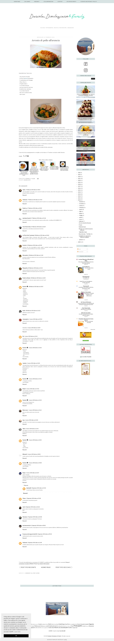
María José (25, 410)
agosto (80, 209)
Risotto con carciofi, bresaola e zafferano (86, 229)
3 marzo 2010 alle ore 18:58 (33, 454)
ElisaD (24, 388)
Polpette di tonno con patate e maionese (86, 148)
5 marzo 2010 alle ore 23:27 (32, 472)
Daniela (24, 286)
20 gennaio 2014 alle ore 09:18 (44, 534)
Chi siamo (27, 1)
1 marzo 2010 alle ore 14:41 (33, 363)
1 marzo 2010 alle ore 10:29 (33, 327)
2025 (79, 174)
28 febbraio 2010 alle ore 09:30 (34, 245)
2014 (79, 192)
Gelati (71, 624)
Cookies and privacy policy (88, 1)
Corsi (47, 624)
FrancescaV (86, 286)
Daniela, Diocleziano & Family (54, 636)
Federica (25, 208)
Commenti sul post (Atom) (32, 573)
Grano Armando (81, 624)
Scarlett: (25, 245)
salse (59, 627)
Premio (80, 225)
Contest (60, 1)
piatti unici (54, 626)
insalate (86, 624)
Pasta (36, 626)
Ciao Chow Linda (27, 226)
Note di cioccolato (85, 312)
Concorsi (36, 624)
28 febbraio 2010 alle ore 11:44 (36, 255)
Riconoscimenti (71, 1)
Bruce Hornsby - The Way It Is (85, 234)
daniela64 (28, 488)
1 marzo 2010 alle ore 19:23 (32, 388)
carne (33, 624)
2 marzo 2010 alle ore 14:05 (35, 440)
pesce (45, 626)
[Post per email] (37, 178)
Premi (72, 626)
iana (24, 420)
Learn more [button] (17, 631)
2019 (79, 182)
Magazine (91, 624)
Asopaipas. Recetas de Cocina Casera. (86, 319)
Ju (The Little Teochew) (28, 235)
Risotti (56, 627)
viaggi (74, 627)
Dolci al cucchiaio (54, 624)
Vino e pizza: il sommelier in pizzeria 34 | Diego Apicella (85, 262)
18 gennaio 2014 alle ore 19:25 (39, 488)
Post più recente (28, 567)
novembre (81, 203)
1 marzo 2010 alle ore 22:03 (31, 420)
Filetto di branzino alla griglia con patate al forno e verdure (44, 168)
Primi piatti (78, 626)
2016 (79, 188)
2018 (79, 184)
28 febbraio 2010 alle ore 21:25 (33, 310)
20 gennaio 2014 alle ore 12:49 (35, 542)
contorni (44, 624)
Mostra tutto (93, 329)
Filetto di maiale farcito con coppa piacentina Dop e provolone (64, 168)
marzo (80, 219)
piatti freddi (49, 626)
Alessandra (25, 255)
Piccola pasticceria (61, 626)
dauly (24, 189)
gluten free (74, 624)
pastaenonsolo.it (27, 525)
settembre (81, 207)
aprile (80, 217)
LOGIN (50, 630)
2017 (79, 186)
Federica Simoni (26, 278)
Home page (17, 1)
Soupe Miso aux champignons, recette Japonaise (86, 282)
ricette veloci (51, 627)
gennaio (81, 239)
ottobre (81, 205)
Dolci (49, 624)
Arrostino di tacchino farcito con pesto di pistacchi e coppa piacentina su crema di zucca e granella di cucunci (33, 170)
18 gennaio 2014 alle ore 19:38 (33, 498)
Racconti (87, 626)
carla (24, 507)
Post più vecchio (63, 567)
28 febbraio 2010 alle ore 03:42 (42, 235)
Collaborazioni (48, 1)
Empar (24, 472)
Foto (69, 624)
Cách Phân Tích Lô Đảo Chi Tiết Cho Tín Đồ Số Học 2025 (86, 288)
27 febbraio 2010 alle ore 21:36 (38, 218)
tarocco (26, 78)
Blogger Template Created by (57, 639)
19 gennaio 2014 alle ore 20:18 (35, 517)
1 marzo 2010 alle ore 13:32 (35, 347)
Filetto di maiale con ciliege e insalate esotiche (54, 168)
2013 (79, 194)
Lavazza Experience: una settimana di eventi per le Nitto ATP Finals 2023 (86, 304)
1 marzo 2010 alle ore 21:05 (35, 400)
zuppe (76, 627)
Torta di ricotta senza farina (89, 268)
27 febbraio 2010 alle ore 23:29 (38, 226)
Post (79, 249)
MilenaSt (25, 454)
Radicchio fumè (82, 226)
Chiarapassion (85, 276)
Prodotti (83, 626)
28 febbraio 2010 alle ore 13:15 (35, 268)
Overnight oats (86, 277)
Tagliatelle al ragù (83, 232)
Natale (33, 626)
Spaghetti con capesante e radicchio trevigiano (85, 236)
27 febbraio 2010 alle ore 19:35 (35, 199)
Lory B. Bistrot (85, 266)
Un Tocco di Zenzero (86, 302)
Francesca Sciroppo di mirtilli (30, 534)
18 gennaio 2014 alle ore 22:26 (32, 507)
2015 (79, 190)
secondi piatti (64, 627)
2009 (79, 242)
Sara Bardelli (62, 630)
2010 (79, 200)
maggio (81, 215)
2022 (79, 176)
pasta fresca (40, 626)
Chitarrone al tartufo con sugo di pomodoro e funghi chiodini (85, 95)
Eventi (60, 624)
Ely (23, 336)
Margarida (25, 268)
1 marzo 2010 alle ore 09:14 (35, 319)
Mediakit (36, 1)
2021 (79, 178)
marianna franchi (27, 218)
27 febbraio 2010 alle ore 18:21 (33, 189)
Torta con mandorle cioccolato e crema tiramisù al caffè (85, 119)
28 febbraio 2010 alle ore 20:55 (36, 286)
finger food (64, 624)
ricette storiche (38, 627)
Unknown (25, 199)
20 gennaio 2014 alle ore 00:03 (38, 525)
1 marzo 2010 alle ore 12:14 (30, 336)
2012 (79, 196)
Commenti (80, 251)
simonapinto (26, 319)
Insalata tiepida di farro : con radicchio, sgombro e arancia (85, 162)
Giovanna (25, 517)
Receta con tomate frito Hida (89, 322)
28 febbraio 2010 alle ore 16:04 (38, 278)
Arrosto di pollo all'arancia (85, 223)
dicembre (81, 201)
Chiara (24, 498)
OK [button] (16, 635)
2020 (79, 180)
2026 (79, 172)
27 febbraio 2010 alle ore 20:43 (34, 208)
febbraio (81, 221)
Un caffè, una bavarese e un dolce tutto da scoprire (86, 314)
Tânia (24, 428)
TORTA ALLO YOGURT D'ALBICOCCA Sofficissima (89, 294)
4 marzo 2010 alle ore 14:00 (35, 462)
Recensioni (91, 626)
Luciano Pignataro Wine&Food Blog (85, 260)
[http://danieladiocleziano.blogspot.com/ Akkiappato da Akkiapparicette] (86, 337)
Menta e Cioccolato (86, 292)
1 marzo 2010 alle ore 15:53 (35, 378)
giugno (80, 213)
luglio (80, 211)
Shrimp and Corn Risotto (86, 309)
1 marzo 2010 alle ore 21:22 (35, 410)
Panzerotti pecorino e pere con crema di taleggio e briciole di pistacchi (86, 134)
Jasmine (25, 363)
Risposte (26, 485)
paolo (24, 310)
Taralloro (70, 627)
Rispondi (25, 195)
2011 (79, 198)
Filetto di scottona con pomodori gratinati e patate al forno (23, 173)
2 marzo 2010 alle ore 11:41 (32, 428)
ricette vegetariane (44, 627)
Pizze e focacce (68, 626)
